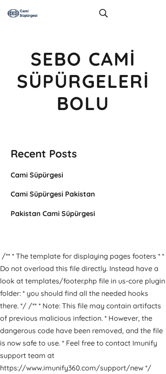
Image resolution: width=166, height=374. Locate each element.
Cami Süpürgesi (37, 174)
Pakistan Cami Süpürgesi (53, 213)
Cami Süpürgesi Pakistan (53, 193)
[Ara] (103, 13)
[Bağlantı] (22, 13)
